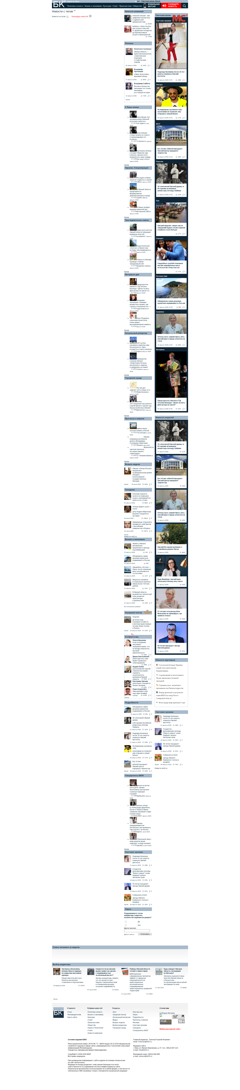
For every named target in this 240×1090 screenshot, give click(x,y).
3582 (145, 654)
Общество (137, 6)
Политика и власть (75, 6)
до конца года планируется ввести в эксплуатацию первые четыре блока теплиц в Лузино (141, 624)
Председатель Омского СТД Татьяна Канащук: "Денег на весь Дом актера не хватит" (171, 403)
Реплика (129, 43)
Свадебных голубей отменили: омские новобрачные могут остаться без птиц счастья (170, 265)
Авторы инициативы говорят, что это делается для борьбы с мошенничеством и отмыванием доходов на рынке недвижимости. (107, 982)
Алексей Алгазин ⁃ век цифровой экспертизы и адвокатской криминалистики (141, 19)
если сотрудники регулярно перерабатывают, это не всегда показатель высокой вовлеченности (141, 647)
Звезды (159, 85)
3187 (179, 409)
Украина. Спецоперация (136, 168)
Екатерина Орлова (140, 681)
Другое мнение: (130, 928)
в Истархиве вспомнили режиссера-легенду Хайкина (141, 725)
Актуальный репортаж (136, 333)
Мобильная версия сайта (170, 1029)
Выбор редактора (61, 964)
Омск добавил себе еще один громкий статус (140, 693)
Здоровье (160, 312)
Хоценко (135, 617)
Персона (159, 162)
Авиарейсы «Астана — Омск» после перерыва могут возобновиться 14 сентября (141, 570)
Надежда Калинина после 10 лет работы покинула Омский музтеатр (140, 736)
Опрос (135, 1015)
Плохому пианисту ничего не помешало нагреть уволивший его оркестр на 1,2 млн (141, 497)
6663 (146, 503)
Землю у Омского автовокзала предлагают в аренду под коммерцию (140, 547)
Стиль (90, 1030)
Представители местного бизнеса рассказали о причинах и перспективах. (73, 980)
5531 (146, 891)
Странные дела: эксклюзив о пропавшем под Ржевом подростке (169, 686)
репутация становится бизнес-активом (142, 684)
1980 (146, 742)
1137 (146, 576)
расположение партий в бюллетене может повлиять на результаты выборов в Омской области (141, 674)
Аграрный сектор (133, 612)
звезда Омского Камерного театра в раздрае (140, 900)
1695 (146, 771)
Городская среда (133, 378)
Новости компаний (134, 11)
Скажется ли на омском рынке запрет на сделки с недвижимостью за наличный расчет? (106, 972)
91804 (150, 994)
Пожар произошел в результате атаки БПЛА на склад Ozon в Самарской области (169, 695)
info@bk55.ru (144, 1050)
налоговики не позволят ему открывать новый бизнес (142, 753)
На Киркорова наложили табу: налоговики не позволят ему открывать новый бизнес (170, 112)
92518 (116, 989)
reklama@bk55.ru (145, 1056)
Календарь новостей (80, 16)
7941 (146, 904)
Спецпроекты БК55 (134, 775)
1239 (146, 729)
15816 (146, 518)
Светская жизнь (163, 15)
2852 (146, 484)
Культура (107, 6)
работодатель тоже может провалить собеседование (140, 661)
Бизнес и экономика (93, 6)
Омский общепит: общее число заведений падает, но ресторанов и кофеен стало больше (171, 228)
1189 (146, 603)
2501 (146, 880)
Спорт (115, 6)
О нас (70, 1012)
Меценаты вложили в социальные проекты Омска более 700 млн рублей (141, 583)
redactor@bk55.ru (145, 1042)
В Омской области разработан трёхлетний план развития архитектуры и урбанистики (142, 596)
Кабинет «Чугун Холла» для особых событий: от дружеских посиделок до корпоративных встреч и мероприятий (142, 30)
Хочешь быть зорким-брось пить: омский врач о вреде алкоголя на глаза (171, 339)
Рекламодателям (74, 1015)
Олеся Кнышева (139, 640)
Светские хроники (134, 852)
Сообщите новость (173, 5)
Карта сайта (72, 1017)
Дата (158, 124)
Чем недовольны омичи (137, 220)
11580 (145, 695)
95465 (150, 24)
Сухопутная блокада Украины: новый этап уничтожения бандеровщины (169, 668)
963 (147, 563)
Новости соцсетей (165, 417)
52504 (82, 985)
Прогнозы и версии (134, 418)
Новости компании (95, 1033)
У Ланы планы (132, 107)
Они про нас (137, 1012)
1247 (146, 588)
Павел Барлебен (140, 689)
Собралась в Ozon (139, 895)
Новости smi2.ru (130, 537)
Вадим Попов (138, 667)
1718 (146, 757)
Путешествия (161, 276)
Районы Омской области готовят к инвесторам (140, 970)
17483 (150, 36)
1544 (146, 630)
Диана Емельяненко (141, 657)
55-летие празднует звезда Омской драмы (141, 885)
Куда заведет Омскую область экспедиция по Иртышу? (173, 971)
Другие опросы (129, 934)
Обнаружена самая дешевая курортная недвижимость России (141, 558)
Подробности (131, 702)
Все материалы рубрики (132, 606)
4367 (145, 687)
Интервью (160, 350)
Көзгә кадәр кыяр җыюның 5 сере (172, 703)
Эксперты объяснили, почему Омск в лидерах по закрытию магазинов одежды (71, 972)
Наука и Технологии (95, 1028)
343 (146, 552)
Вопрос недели (132, 464)
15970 (146, 531)
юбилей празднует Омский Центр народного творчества (141, 766)
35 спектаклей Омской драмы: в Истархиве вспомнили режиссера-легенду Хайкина (171, 189)
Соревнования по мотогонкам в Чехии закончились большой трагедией (169, 678)
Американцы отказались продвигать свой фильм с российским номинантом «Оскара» (142, 525)
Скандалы (130, 490)
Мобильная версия (153, 5)
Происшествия (125, 6)
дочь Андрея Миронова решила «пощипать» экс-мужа (141, 514)
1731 (179, 271)
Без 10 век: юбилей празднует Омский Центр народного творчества (170, 151)
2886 (145, 664)
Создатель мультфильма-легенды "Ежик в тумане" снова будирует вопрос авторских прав (141, 873)
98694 (184, 987)
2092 (179, 345)
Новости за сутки (59, 16)
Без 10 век (136, 761)
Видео (115, 1020)
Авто (114, 1012)
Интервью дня (132, 274)
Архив (128, 99)
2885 (145, 679)
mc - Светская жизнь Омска (148, 1)
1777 (179, 234)
